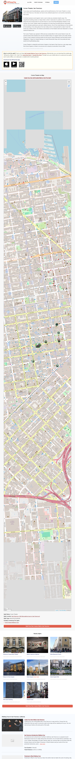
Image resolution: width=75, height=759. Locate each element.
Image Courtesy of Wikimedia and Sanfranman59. (12, 656)
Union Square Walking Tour (12, 623)
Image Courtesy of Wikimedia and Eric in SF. (11, 702)
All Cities (29, 2)
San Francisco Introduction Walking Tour (34, 735)
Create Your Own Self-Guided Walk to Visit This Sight (37, 78)
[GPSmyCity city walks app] (11, 2)
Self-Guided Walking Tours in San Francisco (36, 53)
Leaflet (56, 610)
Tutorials (47, 2)
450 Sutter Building (8, 700)
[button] (37, 345)
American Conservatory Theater (10, 654)
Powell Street (30, 700)
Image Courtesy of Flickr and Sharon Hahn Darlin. (36, 656)
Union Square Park (54, 677)
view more (42, 744)
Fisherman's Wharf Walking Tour (32, 756)
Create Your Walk (38, 2)
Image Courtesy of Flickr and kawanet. (57, 656)
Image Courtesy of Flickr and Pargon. (10, 679)
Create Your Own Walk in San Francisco (34, 720)
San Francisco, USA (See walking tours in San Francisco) (26, 616)
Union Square (30, 677)
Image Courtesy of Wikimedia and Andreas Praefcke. (33, 48)
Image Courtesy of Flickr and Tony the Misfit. (58, 679)
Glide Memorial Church (55, 654)
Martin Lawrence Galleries (33, 654)
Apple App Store (27, 55)
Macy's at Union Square (8, 677)
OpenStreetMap (63, 610)
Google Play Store (37, 55)
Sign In (56, 2)
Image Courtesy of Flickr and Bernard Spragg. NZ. (36, 679)
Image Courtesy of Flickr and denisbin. (34, 702)
